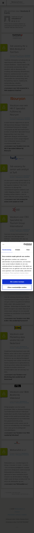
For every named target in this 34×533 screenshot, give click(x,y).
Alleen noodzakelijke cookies (17, 287)
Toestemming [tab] (6, 250)
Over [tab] (28, 250)
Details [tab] (17, 250)
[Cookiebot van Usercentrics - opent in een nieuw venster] (24, 244)
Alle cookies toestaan (17, 282)
